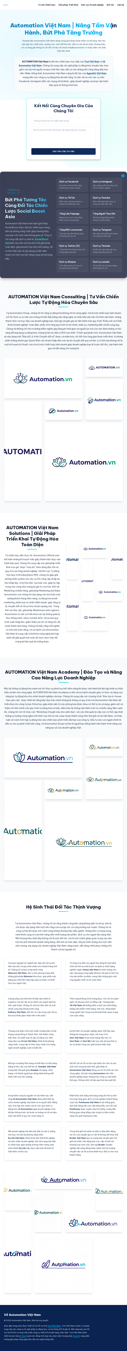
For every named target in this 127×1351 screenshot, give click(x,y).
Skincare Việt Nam (17, 973)
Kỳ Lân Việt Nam (16, 1138)
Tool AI (76, 1336)
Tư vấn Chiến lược (46, 5)
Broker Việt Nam (78, 1138)
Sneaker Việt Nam (47, 1066)
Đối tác (110, 5)
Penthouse (75, 1109)
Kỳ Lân (22, 1148)
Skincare (28, 976)
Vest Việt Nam (77, 1038)
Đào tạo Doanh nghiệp (92, 5)
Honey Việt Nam (90, 969)
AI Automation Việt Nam (25, 1099)
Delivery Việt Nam (17, 1012)
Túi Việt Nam (76, 1005)
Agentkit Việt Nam (96, 73)
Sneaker (35, 1070)
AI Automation (25, 1109)
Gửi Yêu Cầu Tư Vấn (63, 151)
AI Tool (22, 1336)
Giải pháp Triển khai (68, 5)
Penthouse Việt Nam (89, 1102)
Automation (99, 1073)
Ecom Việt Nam (29, 1041)
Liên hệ (120, 5)
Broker (101, 1144)
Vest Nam (74, 1041)
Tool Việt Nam (91, 61)
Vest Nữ (86, 1041)
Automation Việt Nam (80, 1070)
